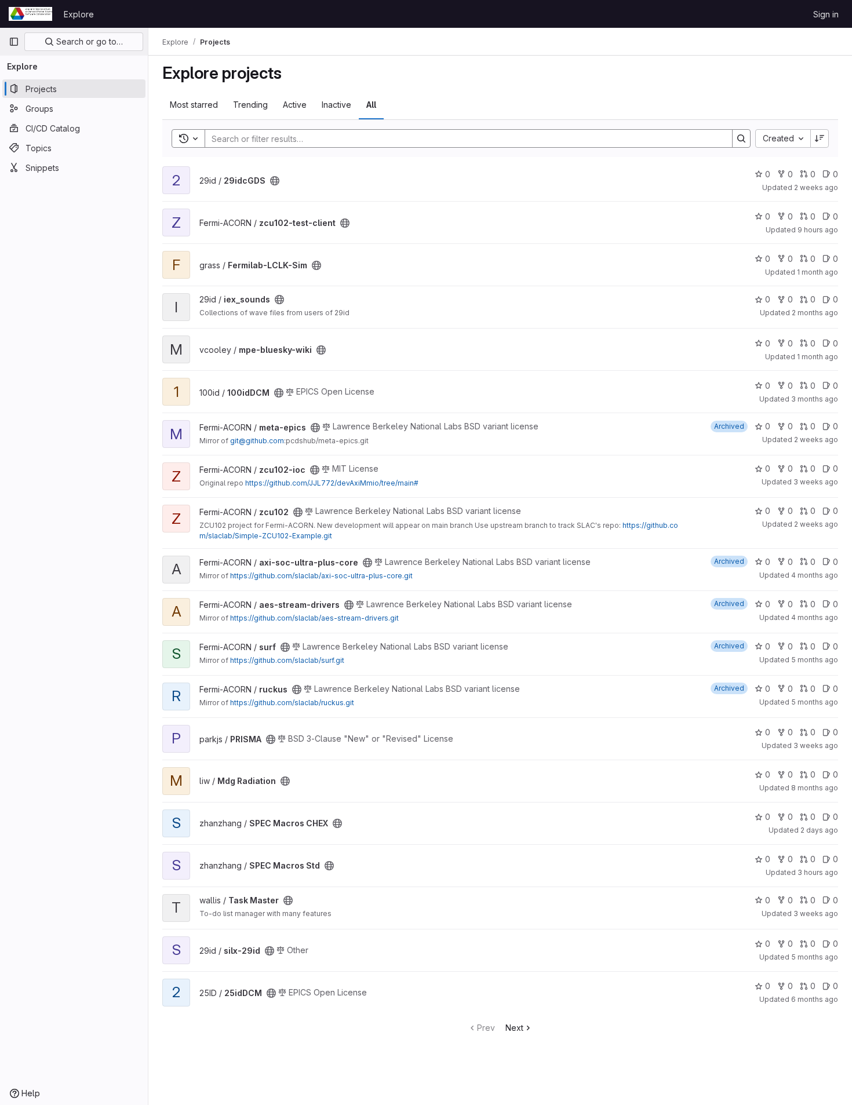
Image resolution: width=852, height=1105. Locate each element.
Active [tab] (295, 105)
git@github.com (257, 440)
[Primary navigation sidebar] (14, 41)
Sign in (826, 14)
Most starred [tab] (194, 105)
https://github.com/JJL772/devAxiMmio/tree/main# (331, 483)
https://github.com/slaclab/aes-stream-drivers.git (314, 618)
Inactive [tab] (336, 105)
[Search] (741, 138)
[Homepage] (30, 14)
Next (514, 1028)
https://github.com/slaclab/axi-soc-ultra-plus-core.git (321, 575)
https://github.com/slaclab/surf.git (287, 660)
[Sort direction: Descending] (819, 138)
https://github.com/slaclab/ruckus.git (292, 702)
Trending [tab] (250, 105)
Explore (79, 14)
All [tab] (371, 105)
